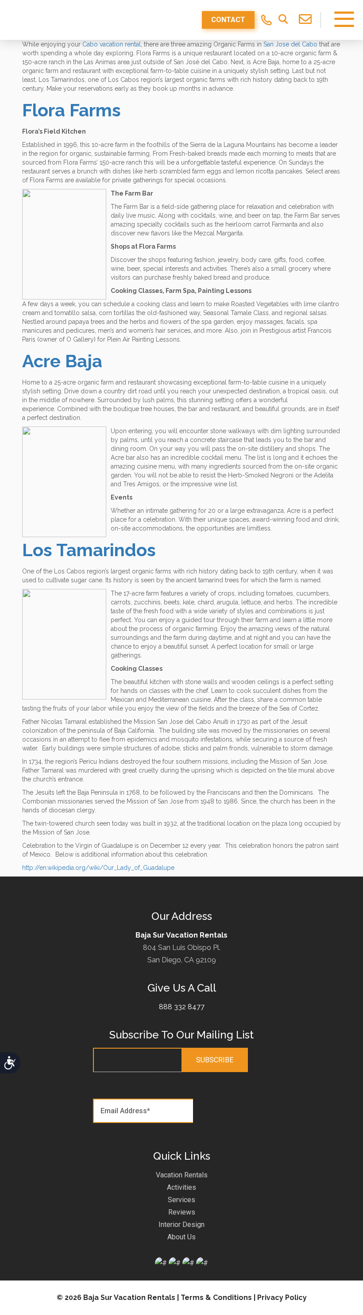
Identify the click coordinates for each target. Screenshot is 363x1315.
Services (181, 1200)
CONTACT (228, 19)
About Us (181, 1237)
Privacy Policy (282, 1297)
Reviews (181, 1212)
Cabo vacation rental (111, 44)
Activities (181, 1187)
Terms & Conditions (216, 1297)
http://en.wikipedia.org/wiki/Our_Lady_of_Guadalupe (98, 867)
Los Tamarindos (89, 549)
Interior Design (181, 1224)
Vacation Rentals (182, 1175)
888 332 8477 (182, 1007)
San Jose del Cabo (290, 44)
